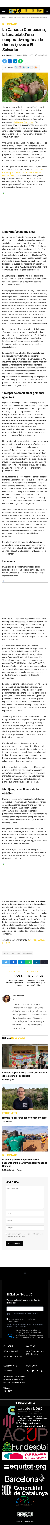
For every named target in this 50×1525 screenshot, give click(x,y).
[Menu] (3, 10)
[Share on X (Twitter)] (4, 61)
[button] (25, 1273)
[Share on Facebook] (10, 61)
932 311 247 (7, 1391)
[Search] (46, 10)
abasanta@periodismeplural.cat (14, 1376)
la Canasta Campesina (23, 122)
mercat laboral (15, 953)
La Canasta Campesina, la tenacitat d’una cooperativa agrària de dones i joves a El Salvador (24, 39)
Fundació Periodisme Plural (12, 1356)
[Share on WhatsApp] (20, 61)
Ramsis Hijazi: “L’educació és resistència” (24, 1117)
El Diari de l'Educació (10, 1351)
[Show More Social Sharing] (25, 61)
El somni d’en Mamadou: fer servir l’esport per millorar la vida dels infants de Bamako (24, 1162)
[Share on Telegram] (15, 61)
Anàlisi (18, 975)
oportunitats (27, 953)
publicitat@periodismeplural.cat (14, 1382)
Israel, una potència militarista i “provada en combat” (14, 982)
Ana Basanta (7, 55)
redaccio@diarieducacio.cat (13, 1379)
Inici (3, 17)
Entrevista (10, 1113)
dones (5, 953)
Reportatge (10, 24)
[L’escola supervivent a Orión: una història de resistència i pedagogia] (25, 1056)
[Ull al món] (26, 11)
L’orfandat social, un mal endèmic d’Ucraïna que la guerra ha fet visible (36, 982)
